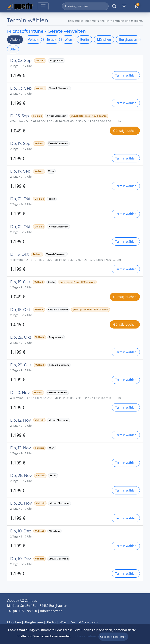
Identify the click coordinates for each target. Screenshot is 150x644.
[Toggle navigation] (43, 6)
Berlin (84, 39)
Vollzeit (33, 39)
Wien (68, 39)
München (104, 39)
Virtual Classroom (84, 622)
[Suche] (114, 6)
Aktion (15, 39)
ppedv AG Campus (23, 600)
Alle (13, 49)
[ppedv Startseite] (20, 6)
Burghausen (128, 39)
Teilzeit (51, 39)
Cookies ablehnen (84, 636)
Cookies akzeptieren (113, 637)
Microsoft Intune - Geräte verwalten (46, 31)
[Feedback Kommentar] (124, 6)
